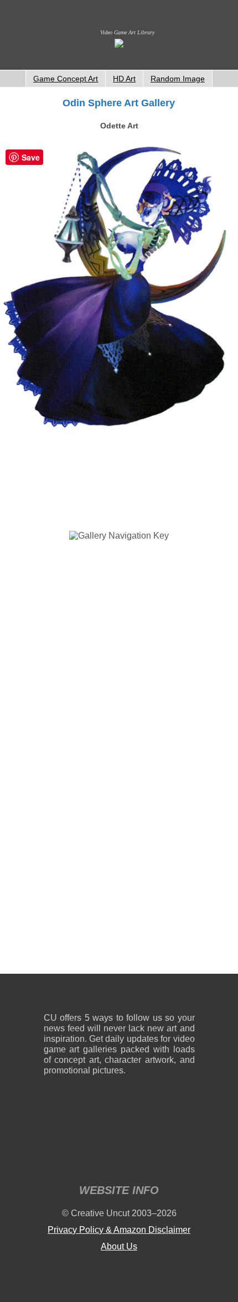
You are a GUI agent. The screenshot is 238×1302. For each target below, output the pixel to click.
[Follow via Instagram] (85, 996)
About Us (119, 1246)
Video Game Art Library (127, 32)
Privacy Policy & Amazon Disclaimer (119, 1229)
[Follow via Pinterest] (187, 996)
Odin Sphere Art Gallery (119, 102)
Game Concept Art (65, 78)
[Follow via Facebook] (119, 996)
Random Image (178, 78)
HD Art (124, 78)
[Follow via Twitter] (153, 996)
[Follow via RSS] (52, 996)
